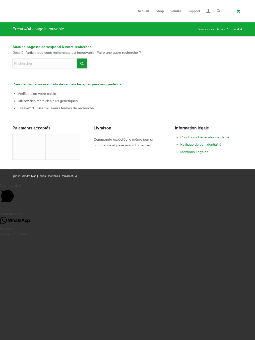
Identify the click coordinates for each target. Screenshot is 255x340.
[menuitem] (143, 11)
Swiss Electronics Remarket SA (58, 175)
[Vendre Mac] (5, 11)
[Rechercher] (218, 11)
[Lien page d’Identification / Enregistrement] (208, 12)
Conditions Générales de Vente (204, 137)
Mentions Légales (194, 152)
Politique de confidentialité (200, 144)
